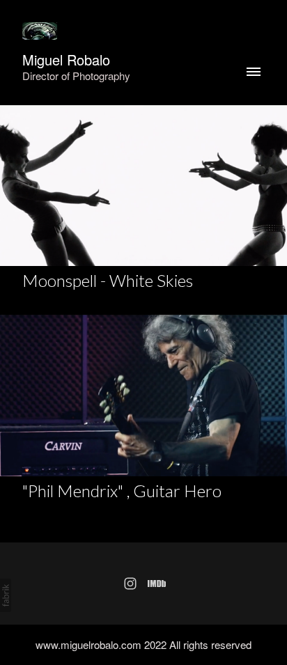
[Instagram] (130, 583)
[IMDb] (157, 583)
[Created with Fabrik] (5, 595)
